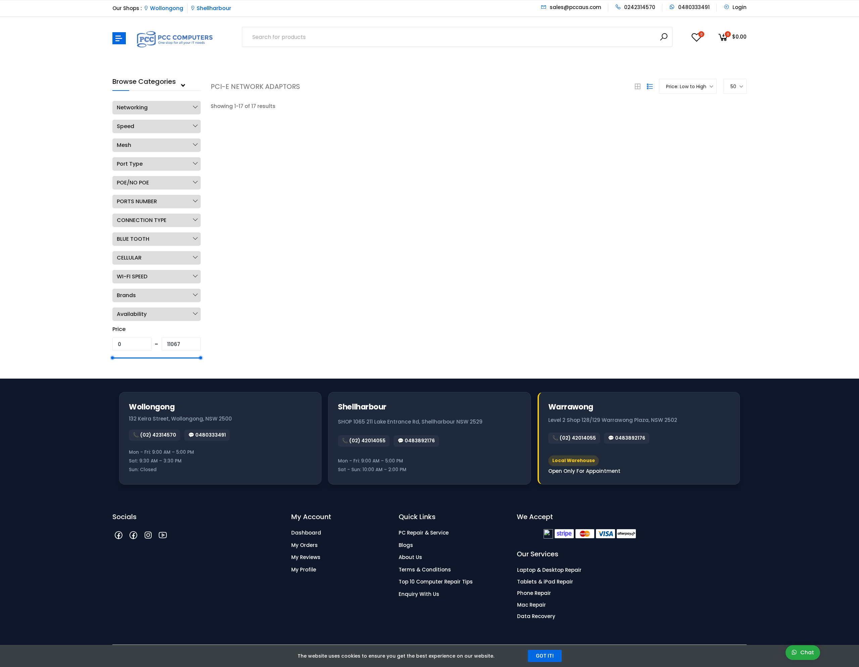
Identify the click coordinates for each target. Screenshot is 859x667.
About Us (410, 557)
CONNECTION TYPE (141, 220)
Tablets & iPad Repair (545, 581)
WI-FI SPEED (132, 276)
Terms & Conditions (425, 569)
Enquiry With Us (419, 594)
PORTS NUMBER (137, 201)
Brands (126, 295)
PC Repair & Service (424, 532)
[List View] (650, 86)
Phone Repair (534, 593)
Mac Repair (531, 604)
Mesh (124, 145)
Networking (132, 107)
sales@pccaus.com (574, 7)
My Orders (304, 545)
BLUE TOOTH (133, 239)
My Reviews (305, 557)
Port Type (130, 164)
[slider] (112, 357)
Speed (125, 126)
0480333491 (693, 7)
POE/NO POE (133, 182)
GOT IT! (545, 656)
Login (739, 7)
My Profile (303, 569)
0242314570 (639, 7)
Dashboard (306, 532)
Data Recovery (536, 616)
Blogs (406, 545)
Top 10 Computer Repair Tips (436, 581)
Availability (132, 314)
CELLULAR (129, 258)
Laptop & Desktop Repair (549, 569)
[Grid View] (638, 86)
